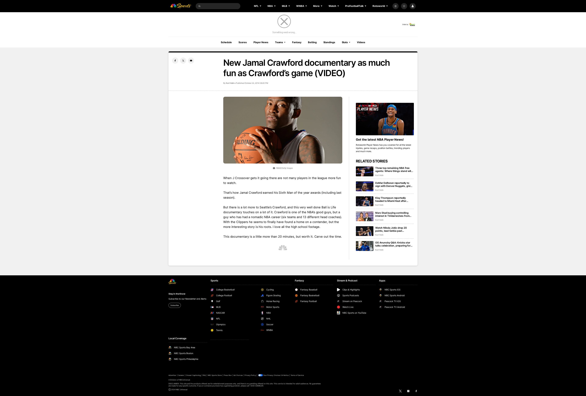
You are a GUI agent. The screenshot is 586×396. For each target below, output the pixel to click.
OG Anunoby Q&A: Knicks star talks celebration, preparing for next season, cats (393, 244)
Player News (260, 42)
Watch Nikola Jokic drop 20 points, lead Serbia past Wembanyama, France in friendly (393, 229)
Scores (243, 42)
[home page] (180, 6)
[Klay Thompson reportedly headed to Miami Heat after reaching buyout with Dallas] (364, 201)
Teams (279, 42)
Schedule (226, 42)
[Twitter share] (183, 61)
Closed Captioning (193, 375)
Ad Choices (238, 375)
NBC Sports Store (215, 375)
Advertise (172, 375)
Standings (329, 42)
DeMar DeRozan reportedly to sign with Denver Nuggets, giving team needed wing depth (394, 184)
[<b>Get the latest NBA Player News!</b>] (385, 119)
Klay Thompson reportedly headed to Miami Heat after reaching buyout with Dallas (391, 199)
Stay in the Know (176, 293)
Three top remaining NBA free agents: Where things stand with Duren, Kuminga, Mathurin (394, 169)
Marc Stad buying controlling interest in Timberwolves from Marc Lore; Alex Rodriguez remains (392, 214)
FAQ (204, 375)
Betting (312, 42)
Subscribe (174, 305)
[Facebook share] (175, 61)
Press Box (228, 375)
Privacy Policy (250, 375)
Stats (345, 42)
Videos (361, 42)
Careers (181, 375)
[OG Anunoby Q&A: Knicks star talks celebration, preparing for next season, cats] (364, 246)
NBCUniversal (184, 380)
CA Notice (285, 375)
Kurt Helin (230, 83)
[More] (395, 6)
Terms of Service (297, 375)
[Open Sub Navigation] (261, 6)
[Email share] (191, 61)
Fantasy (296, 42)
